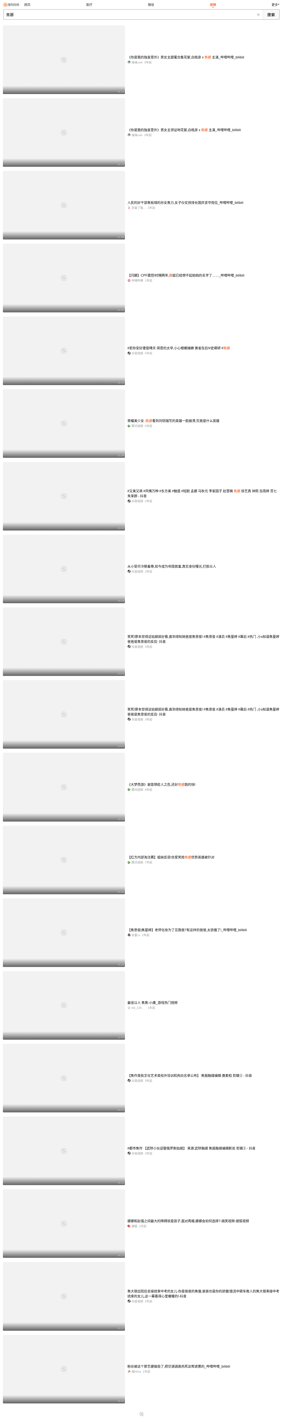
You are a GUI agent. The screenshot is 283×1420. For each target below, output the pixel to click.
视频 (213, 4)
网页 (27, 4)
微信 (151, 4)
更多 (275, 4)
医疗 (89, 4)
